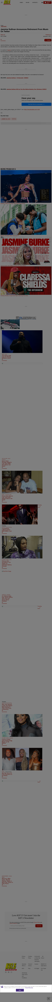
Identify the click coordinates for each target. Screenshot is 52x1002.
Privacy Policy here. (29, 987)
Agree (20, 990)
